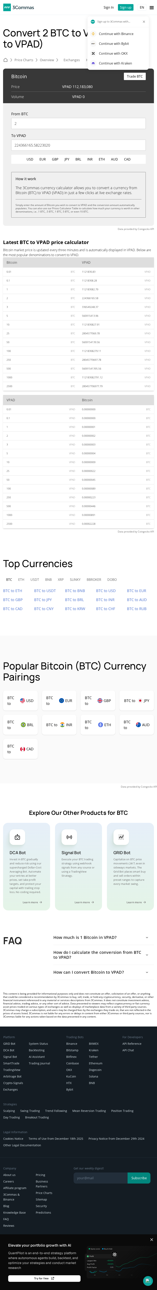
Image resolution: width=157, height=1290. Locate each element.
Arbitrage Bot (12, 1076)
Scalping (9, 1111)
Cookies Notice (13, 1139)
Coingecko (144, 229)
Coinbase (72, 1063)
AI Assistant (37, 1057)
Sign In (109, 7)
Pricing (40, 1175)
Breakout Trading (37, 1117)
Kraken (94, 1050)
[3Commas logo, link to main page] (18, 7)
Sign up (125, 7)
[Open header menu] (152, 7)
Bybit (69, 1089)
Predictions (43, 1212)
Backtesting (37, 1050)
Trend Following (56, 1111)
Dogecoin (95, 1070)
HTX (69, 1083)
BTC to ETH (12, 590)
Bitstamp (72, 1050)
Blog (6, 1206)
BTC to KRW (75, 608)
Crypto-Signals (13, 1083)
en (142, 7)
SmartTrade (11, 1063)
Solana (93, 1076)
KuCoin (71, 1076)
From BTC (19, 113)
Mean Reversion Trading (89, 1111)
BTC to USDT (45, 590)
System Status (38, 1044)
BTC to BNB (75, 590)
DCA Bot (8, 1050)
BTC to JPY (43, 599)
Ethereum (95, 1063)
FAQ (6, 1219)
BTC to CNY (44, 608)
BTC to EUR (136, 590)
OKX (69, 1070)
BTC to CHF (105, 608)
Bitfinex (71, 1057)
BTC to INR (105, 599)
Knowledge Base (14, 1212)
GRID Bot (9, 1044)
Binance (71, 1044)
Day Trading (11, 1117)
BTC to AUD (137, 599)
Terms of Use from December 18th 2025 (56, 1139)
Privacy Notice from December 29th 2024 (116, 1139)
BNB (92, 1083)
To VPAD (18, 135)
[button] (148, 1281)
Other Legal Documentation (22, 1145)
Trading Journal (39, 1063)
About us (9, 1175)
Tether (93, 1057)
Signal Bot (10, 1057)
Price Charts (44, 1193)
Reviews (8, 1226)
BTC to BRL (74, 599)
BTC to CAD (12, 608)
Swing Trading (30, 1111)
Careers (8, 1181)
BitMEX (94, 1044)
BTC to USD (106, 590)
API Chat (128, 1050)
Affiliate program (14, 1188)
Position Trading (122, 1111)
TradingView (11, 1070)
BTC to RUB (137, 608)
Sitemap (41, 1199)
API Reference (131, 1044)
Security (41, 1206)
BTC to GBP (13, 599)
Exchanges (10, 1089)
